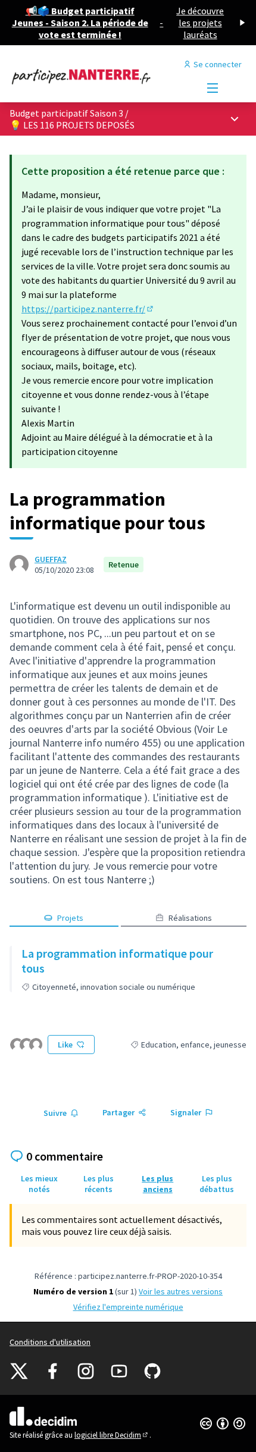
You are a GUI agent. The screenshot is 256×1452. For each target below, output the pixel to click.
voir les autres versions (181, 1291)
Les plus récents (98, 1183)
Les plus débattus (216, 1183)
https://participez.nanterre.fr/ (88, 309)
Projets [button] (70, 917)
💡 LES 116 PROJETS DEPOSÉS (72, 125)
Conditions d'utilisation (50, 1342)
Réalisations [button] (190, 917)
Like (65, 1044)
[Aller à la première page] (97, 76)
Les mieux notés (39, 1183)
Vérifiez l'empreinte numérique (128, 1307)
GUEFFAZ (51, 559)
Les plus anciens (157, 1183)
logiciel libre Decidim (111, 1435)
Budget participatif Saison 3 (66, 113)
